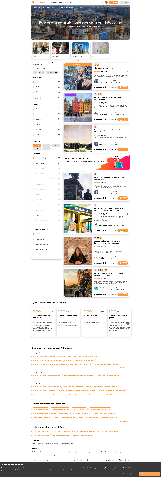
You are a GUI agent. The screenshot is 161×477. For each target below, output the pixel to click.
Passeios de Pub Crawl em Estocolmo (80, 364)
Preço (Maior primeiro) (43, 244)
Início (35, 8)
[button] (40, 50)
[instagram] (74, 460)
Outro (47, 215)
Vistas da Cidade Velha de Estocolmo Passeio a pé (109, 178)
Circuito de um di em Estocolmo (88, 417)
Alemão (47, 129)
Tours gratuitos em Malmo (41, 431)
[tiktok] (87, 460)
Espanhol (47, 119)
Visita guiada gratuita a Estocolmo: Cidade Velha (108, 98)
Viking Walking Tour (104, 82)
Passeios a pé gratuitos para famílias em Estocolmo (49, 364)
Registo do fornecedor (52, 444)
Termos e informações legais (113, 452)
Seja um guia (113, 2)
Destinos (34, 452)
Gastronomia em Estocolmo (60, 409)
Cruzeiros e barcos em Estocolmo (100, 409)
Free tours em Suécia (48, 8)
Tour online (47, 210)
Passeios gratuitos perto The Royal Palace (46, 386)
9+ (46, 145)
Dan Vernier (102, 144)
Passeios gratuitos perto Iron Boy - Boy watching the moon (77, 390)
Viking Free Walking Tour (103, 68)
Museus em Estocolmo (79, 409)
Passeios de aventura (47, 220)
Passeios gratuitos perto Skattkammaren (72, 395)
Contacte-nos (55, 452)
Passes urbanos (47, 189)
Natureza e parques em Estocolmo (64, 417)
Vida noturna (47, 173)
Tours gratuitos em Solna (61, 435)
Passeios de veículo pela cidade (47, 179)
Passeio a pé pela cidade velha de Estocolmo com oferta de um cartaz (108, 242)
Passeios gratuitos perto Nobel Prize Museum (77, 386)
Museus (47, 194)
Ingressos (47, 200)
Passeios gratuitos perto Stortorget (105, 386)
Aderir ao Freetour (37, 444)
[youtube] (81, 460)
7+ (37, 148)
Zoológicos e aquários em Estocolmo (44, 413)
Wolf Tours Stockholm (105, 289)
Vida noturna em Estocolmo (41, 417)
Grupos (64, 452)
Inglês (47, 114)
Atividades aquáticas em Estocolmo (103, 413)
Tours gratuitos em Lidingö (41, 435)
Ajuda (70, 452)
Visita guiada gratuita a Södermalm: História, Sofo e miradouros (108, 274)
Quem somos (44, 452)
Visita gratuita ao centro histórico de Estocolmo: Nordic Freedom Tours (108, 209)
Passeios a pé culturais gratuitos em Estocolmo (47, 360)
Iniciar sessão (124, 2)
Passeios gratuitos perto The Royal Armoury (102, 395)
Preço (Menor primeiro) (43, 249)
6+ (46, 148)
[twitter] (84, 460)
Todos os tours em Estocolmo (74, 61)
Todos (37, 145)
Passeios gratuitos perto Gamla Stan (44, 395)
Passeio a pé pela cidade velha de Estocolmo (107, 131)
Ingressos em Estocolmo (40, 409)
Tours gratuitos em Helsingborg (86, 431)
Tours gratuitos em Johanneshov (82, 435)
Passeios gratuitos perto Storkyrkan (44, 390)
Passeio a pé (47, 163)
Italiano (47, 135)
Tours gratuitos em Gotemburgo (63, 431)
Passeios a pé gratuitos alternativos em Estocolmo (82, 356)
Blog (76, 452)
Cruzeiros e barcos (47, 205)
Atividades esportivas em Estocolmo (106, 364)
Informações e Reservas (123, 87)
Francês (47, 124)
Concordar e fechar (149, 474)
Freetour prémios (51, 456)
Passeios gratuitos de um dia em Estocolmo (46, 375)
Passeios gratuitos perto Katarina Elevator (112, 390)
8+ (56, 145)
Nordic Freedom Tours (105, 225)
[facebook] (77, 460)
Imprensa (82, 452)
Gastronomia (47, 168)
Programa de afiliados (67, 444)
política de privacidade (8, 470)
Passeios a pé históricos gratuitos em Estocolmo (48, 356)
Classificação (39, 239)
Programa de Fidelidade (66, 456)
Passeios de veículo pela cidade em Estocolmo (73, 413)
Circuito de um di (47, 184)
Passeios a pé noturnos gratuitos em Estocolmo (78, 375)
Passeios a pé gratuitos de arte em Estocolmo (80, 360)
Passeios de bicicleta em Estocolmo (108, 375)
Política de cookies (37, 456)
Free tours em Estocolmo (66, 8)
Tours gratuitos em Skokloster (109, 431)
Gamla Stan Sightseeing (102, 258)
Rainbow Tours (103, 114)
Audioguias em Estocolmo (109, 417)
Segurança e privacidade (95, 452)
